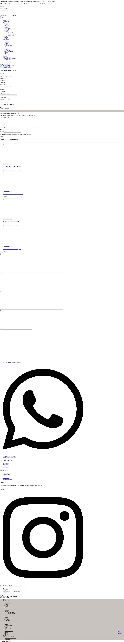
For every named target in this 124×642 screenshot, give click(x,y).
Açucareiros (7, 620)
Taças (6, 633)
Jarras (6, 627)
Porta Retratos (8, 607)
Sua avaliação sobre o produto (6, 127)
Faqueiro (7, 626)
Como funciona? (8, 639)
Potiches (7, 608)
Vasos (6, 611)
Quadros (7, 610)
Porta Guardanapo (9, 631)
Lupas (6, 606)
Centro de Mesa (8, 625)
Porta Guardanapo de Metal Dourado (12, 166)
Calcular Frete (3, 97)
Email (1, 487)
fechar (10, 641)
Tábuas (6, 632)
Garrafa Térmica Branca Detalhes (11, 221)
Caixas (6, 604)
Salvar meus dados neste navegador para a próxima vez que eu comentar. (16, 134)
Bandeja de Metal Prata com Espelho (12, 249)
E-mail (1, 131)
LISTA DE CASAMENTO (8, 636)
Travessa (7, 634)
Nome (1, 129)
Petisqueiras (7, 629)
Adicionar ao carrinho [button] (7, 164)
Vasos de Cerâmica (12, 613)
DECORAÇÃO (6, 601)
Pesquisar (14, 15)
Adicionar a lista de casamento (10, 95)
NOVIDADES (6, 600)
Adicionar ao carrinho (4, 93)
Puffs (6, 618)
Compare (2, 95)
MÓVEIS (5, 615)
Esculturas (7, 605)
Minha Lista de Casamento (10, 638)
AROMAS (5, 635)
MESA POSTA (6, 619)
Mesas (6, 617)
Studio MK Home (3, 10)
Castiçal (6, 624)
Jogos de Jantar (8, 628)
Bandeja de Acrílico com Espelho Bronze (13, 194)
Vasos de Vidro (11, 612)
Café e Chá (7, 622)
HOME (4, 599)
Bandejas (7, 621)
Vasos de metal (11, 614)
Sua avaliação (3, 117)
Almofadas (7, 603)
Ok (8, 98)
